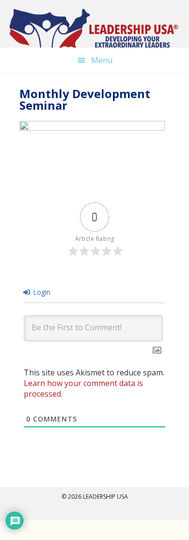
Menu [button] (101, 60)
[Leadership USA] (94, 31)
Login (40, 292)
